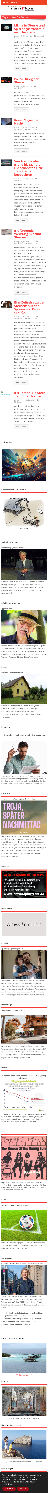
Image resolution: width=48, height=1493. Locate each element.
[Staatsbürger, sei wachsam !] (24, 564)
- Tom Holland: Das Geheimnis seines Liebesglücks (22, 1313)
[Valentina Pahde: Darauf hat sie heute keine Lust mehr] (24, 1280)
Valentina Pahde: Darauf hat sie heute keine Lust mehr (23, 1264)
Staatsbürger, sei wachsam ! (13, 548)
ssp (17, 36)
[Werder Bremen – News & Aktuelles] (24, 1225)
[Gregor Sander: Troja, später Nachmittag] (24, 818)
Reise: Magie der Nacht (26, 121)
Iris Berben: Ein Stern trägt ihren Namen (29, 394)
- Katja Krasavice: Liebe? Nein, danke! (16, 1316)
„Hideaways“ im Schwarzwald (13, 1010)
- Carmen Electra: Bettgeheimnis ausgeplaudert (21, 1319)
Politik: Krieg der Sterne (26, 80)
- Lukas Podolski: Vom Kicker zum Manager (18, 1321)
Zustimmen (9, 1489)
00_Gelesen (18, 402)
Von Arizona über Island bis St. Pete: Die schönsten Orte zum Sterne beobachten (28, 168)
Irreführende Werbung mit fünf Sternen (27, 233)
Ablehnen (22, 1489)
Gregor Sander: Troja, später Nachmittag (18, 799)
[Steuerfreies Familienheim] (24, 689)
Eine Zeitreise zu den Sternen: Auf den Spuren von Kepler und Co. (29, 307)
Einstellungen (30, 1482)
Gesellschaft (18, 88)
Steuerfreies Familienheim (12, 673)
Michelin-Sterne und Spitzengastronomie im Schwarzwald (29, 28)
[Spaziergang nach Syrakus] (24, 964)
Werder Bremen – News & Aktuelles (15, 1205)
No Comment (32, 129)
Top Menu (11, 2)
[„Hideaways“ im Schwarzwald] (24, 1029)
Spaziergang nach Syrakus (12, 949)
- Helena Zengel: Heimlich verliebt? (15, 1324)
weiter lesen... (21, 69)
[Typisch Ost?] (24, 627)
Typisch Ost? (6, 609)
